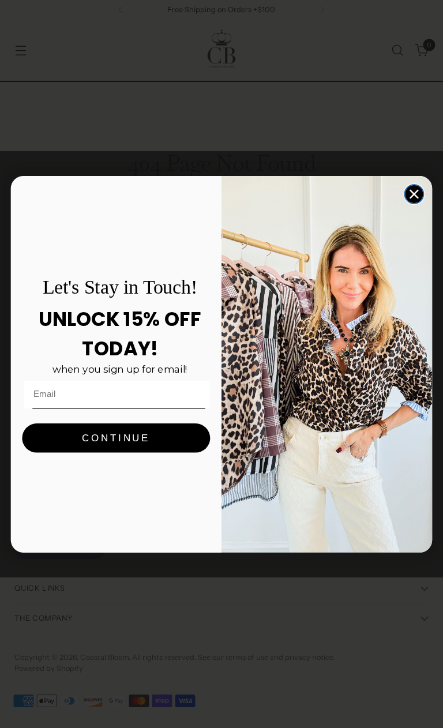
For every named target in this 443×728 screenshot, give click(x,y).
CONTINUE (116, 437)
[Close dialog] (414, 194)
